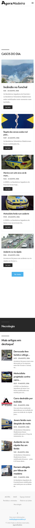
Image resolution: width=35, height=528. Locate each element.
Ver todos (17, 274)
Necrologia (17, 504)
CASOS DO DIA (11, 54)
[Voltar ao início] (13, 3)
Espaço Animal (25, 497)
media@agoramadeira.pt (17, 519)
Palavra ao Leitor (26, 500)
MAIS (15, 497)
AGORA (7, 497)
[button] (33, 3)
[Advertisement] (17, 28)
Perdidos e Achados (10, 500)
